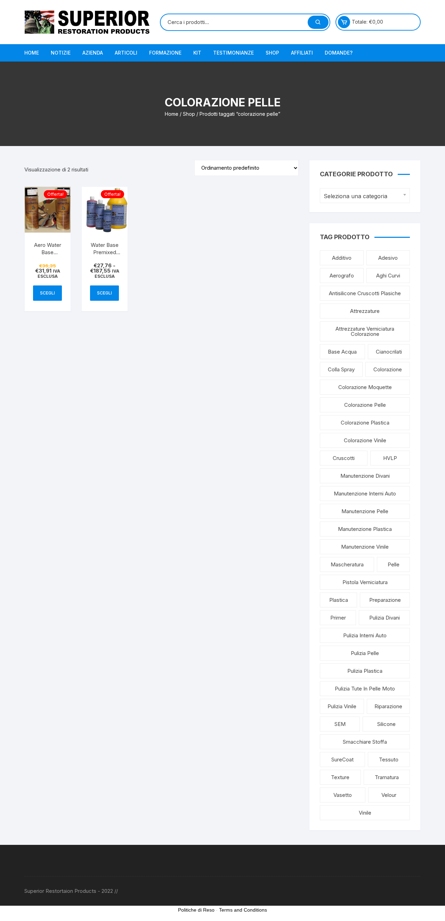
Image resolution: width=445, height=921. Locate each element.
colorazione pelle (365, 405)
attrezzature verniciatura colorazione (364, 331)
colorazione (387, 369)
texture (340, 777)
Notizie (61, 53)
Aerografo (342, 275)
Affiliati (302, 53)
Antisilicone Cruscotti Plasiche (365, 293)
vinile (365, 812)
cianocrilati (389, 351)
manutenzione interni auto (365, 493)
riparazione (388, 706)
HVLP (390, 458)
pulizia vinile (341, 706)
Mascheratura (347, 564)
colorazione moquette (365, 387)
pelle (393, 564)
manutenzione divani (365, 475)
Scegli (47, 293)
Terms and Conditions (243, 910)
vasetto (342, 795)
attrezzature (365, 311)
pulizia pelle (365, 653)
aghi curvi (388, 275)
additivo (341, 258)
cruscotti (344, 458)
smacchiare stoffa (365, 741)
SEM (340, 724)
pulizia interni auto (365, 635)
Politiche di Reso (196, 910)
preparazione (385, 600)
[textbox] (363, 196)
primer (338, 617)
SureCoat (342, 759)
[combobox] (365, 195)
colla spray (341, 369)
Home (31, 53)
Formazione (165, 53)
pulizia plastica (364, 671)
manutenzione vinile (365, 546)
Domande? (339, 53)
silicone (386, 724)
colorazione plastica (365, 422)
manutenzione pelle (364, 511)
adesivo (388, 258)
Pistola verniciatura (365, 582)
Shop (272, 53)
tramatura (387, 777)
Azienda (92, 53)
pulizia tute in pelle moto (365, 688)
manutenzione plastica (365, 529)
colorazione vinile (365, 440)
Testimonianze (233, 53)
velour (388, 795)
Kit (197, 53)
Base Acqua (342, 351)
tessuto (388, 759)
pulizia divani (384, 617)
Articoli (126, 53)
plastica (338, 600)
